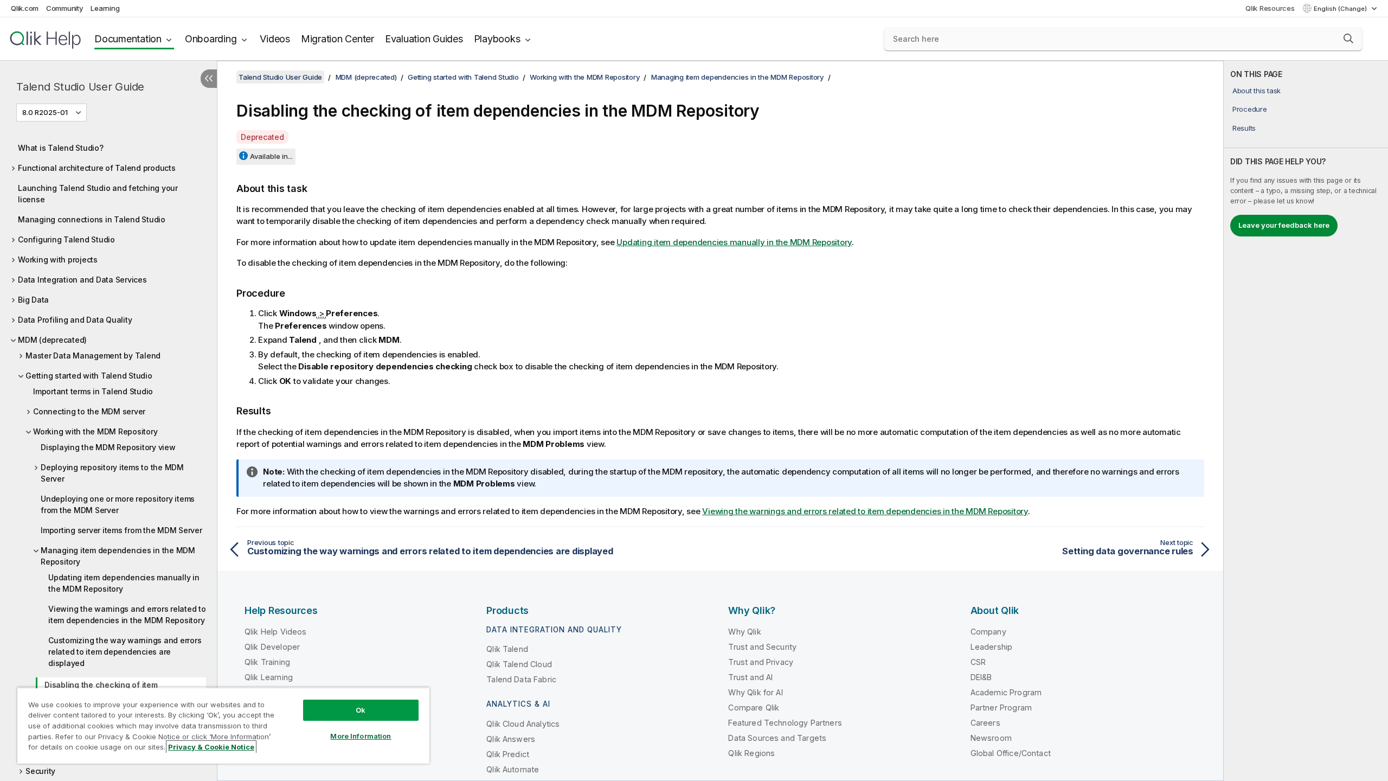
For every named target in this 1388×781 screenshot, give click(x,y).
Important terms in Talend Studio (93, 391)
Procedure (1249, 109)
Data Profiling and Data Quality (75, 319)
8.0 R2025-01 (45, 112)
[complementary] (1306, 421)
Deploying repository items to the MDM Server (112, 473)
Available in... (271, 156)
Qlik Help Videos (276, 631)
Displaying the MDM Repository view (108, 447)
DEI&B (981, 677)
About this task (1256, 90)
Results (1244, 128)
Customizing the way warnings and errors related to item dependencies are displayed (124, 652)
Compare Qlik (753, 707)
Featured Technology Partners (784, 722)
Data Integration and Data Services (82, 279)
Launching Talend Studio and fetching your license (98, 193)
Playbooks (497, 38)
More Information (360, 736)
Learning (105, 8)
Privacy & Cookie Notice (211, 746)
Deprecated (262, 137)
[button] (1348, 38)
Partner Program (1001, 707)
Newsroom (991, 737)
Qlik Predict (507, 754)
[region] (223, 725)
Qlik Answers (510, 739)
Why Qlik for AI (755, 692)
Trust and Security (762, 646)
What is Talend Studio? (61, 147)
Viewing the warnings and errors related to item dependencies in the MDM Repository (127, 614)
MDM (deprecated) (52, 339)
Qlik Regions (751, 753)
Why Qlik (744, 631)
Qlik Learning (269, 677)
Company (988, 631)
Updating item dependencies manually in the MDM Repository (124, 583)
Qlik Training (267, 662)
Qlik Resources (1270, 8)
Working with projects (58, 259)
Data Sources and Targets (777, 737)
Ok (360, 710)
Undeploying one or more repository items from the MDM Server (118, 504)
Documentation (128, 38)
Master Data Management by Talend (92, 355)
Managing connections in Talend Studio (91, 219)
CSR (978, 662)
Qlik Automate (512, 769)
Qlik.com (24, 8)
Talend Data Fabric (521, 679)
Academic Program (1006, 692)
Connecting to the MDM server (89, 411)
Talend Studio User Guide (80, 86)
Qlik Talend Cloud (519, 664)
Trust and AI (750, 677)
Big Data (33, 299)
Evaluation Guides (424, 38)
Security (40, 771)
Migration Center (337, 38)
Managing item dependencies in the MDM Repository (118, 556)
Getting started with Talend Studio (88, 375)
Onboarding (211, 38)
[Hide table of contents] (209, 78)
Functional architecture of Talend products (97, 167)
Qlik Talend (507, 649)
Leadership (992, 646)
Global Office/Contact (1011, 753)
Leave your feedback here (1283, 225)
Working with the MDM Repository (95, 431)
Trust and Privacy (760, 662)
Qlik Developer (272, 646)
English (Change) (1341, 8)
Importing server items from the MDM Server (121, 530)
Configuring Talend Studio (66, 239)
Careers (985, 722)
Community (64, 8)
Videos (275, 38)
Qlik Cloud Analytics (523, 723)
